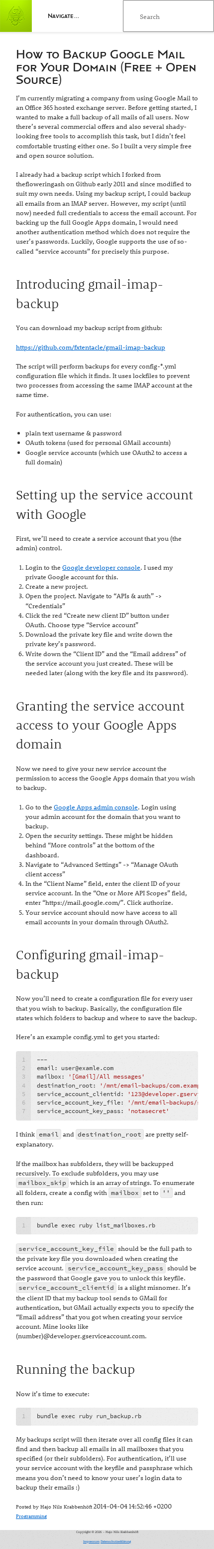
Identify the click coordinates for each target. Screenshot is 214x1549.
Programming (31, 1516)
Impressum (91, 1542)
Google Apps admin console (96, 806)
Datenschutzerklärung (116, 1542)
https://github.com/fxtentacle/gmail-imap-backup (90, 347)
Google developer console (101, 567)
